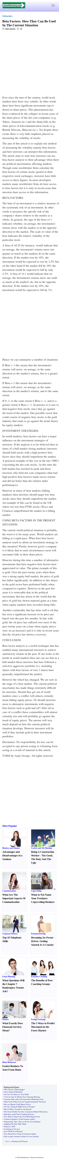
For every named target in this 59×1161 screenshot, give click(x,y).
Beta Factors (11, 21)
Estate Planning (8, 976)
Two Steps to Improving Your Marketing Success (22, 1117)
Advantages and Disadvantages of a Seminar (12, 855)
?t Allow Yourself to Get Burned (19, 1109)
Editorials (7, 16)
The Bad (35, 859)
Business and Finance (11, 848)
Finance (5, 1019)
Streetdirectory (24, 1157)
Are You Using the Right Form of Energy (19, 1107)
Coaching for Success (12, 1129)
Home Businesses (9, 1062)
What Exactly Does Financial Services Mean (12, 1027)
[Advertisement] (29, 62)
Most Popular (9, 826)
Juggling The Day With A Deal (15, 1124)
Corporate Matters (9, 934)
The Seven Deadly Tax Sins (14, 1112)
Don (5, 1109)
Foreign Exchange (38, 1019)
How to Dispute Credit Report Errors (17, 1104)
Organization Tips (10, 1122)
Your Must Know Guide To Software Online (20, 1134)
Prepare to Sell (9, 1126)
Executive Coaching (39, 976)
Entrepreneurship (38, 934)
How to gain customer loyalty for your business (21, 1136)
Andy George (10, 29)
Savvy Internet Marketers (13, 1092)
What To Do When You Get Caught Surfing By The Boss (24, 1102)
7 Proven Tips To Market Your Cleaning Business (22, 1097)
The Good (47, 855)
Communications (9, 891)
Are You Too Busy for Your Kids (16, 1094)
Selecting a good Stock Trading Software (19, 1114)
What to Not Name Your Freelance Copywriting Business (42, 898)
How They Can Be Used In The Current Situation (29, 23)
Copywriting (36, 891)
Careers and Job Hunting (41, 848)
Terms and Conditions (37, 1157)
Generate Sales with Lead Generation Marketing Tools (23, 1099)
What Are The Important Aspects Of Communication (13, 898)
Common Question (11, 1119)
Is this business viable (26, 1119)
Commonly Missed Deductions (36, 1112)
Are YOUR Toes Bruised (13, 1131)
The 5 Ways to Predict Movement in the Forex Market (43, 1027)
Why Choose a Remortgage (14, 1089)
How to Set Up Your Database (29, 1122)
